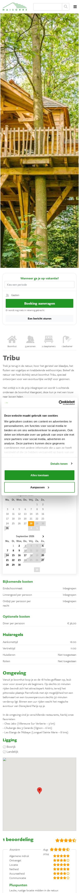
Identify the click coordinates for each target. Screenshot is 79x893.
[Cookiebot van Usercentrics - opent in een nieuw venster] (59, 402)
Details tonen (59, 463)
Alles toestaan (39, 475)
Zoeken (65, 6)
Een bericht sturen (39, 318)
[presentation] (4, 134)
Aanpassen (37, 487)
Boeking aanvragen (39, 303)
